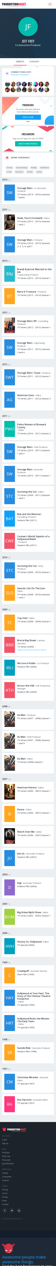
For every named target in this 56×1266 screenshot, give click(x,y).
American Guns (25, 395)
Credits (20, 61)
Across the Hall (25, 685)
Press (4, 1200)
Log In (4, 1139)
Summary (34, 61)
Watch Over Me (26, 831)
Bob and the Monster (29, 514)
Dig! (19, 883)
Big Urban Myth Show (29, 912)
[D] (9, 821)
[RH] (9, 1111)
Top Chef (22, 618)
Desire (20, 809)
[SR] (9, 1059)
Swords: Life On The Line (31, 588)
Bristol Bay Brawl (26, 640)
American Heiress (27, 787)
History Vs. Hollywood (29, 941)
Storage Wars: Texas (28, 372)
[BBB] (9, 652)
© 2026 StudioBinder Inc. (12, 1218)
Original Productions (24, 650)
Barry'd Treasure (26, 291)
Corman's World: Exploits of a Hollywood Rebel (33, 538)
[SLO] (9, 600)
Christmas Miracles (27, 1077)
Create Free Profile (28, 143)
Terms (4, 1193)
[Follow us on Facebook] (4, 1210)
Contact (5, 1204)
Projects (5, 1180)
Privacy (5, 1197)
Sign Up (5, 1143)
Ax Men (21, 715)
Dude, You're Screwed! (29, 218)
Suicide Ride (24, 1048)
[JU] (9, 865)
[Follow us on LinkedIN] (19, 1210)
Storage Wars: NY (27, 321)
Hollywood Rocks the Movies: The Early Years (33, 1020)
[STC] (9, 503)
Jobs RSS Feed (7, 1163)
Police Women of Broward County (31, 426)
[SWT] (9, 384)
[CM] (9, 1089)
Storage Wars (24, 188)
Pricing (5, 1189)
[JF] (28, 35)
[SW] (9, 200)
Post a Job (28, 117)
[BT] (9, 303)
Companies (6, 1176)
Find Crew (6, 1156)
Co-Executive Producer (28, 45)
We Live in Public (26, 663)
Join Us (21, 853)
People (5, 1173)
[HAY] (9, 1005)
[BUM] (9, 924)
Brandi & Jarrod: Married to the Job (34, 271)
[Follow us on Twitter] (11, 1210)
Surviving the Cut (27, 491)
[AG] (9, 407)
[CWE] (9, 548)
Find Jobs (6, 1152)
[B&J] (9, 281)
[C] (9, 982)
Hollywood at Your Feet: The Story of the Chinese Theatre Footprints (33, 996)
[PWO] (9, 436)
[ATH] (9, 697)
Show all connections (20, 74)
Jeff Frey (28, 41)
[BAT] (9, 526)
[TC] (9, 630)
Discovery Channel (39, 650)
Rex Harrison (24, 1099)
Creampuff (23, 970)
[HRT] (9, 1030)
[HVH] (9, 953)
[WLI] (9, 675)
